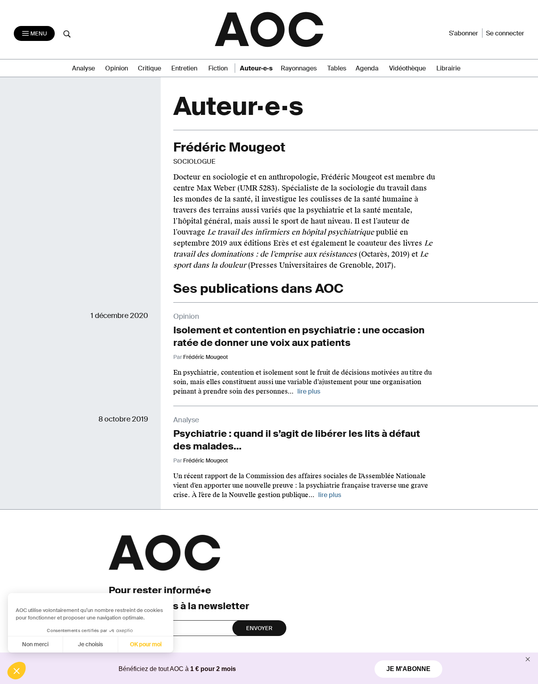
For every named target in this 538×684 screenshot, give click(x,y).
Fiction (218, 68)
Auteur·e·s (256, 68)
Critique (149, 68)
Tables (336, 68)
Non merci (35, 644)
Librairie (448, 68)
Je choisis (90, 644)
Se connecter (505, 33)
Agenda (367, 68)
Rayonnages (299, 68)
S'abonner (463, 33)
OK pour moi (145, 644)
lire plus (308, 391)
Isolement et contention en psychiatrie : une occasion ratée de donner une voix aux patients (299, 336)
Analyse (83, 68)
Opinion (116, 68)
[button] (16, 670)
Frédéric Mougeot (205, 356)
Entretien (184, 68)
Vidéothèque (407, 68)
